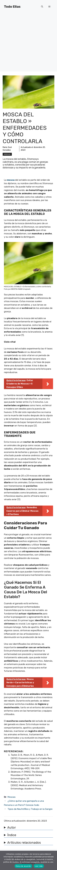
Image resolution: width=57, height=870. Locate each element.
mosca (11, 180)
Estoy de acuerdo (23, 866)
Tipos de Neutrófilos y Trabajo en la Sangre (30, 809)
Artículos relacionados (24, 842)
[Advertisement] (28, 43)
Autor (11, 827)
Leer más (39, 866)
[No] (53, 860)
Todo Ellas (12, 6)
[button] (42, 7)
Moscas (7, 154)
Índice (11, 835)
